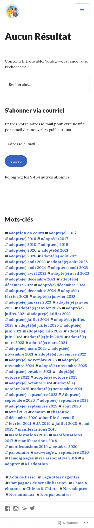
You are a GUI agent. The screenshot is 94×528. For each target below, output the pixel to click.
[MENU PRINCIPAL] (82, 10)
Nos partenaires (55, 494)
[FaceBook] (8, 508)
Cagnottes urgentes (60, 477)
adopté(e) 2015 (62, 232)
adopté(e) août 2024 (27, 267)
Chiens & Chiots (41, 488)
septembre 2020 (74, 452)
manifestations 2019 (28, 446)
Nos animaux (21, 494)
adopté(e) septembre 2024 (64, 400)
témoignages (21, 458)
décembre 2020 (23, 417)
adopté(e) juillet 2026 (38, 325)
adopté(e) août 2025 (69, 267)
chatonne (60, 411)
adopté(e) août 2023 (69, 261)
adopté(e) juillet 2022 (51, 313)
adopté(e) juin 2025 (45, 336)
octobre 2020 (65, 446)
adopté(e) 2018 (22, 244)
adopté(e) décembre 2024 (32, 290)
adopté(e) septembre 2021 (58, 388)
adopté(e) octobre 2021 (30, 371)
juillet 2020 (66, 423)
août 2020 (71, 406)
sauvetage (44, 452)
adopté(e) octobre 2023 (56, 377)
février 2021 (20, 423)
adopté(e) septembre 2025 (33, 406)
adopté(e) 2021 (54, 250)
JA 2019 (43, 423)
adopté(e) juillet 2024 (29, 319)
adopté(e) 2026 (22, 256)
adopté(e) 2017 (54, 238)
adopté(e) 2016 (22, 238)
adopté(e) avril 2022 (27, 273)
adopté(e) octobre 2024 (30, 383)
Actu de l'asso (22, 477)
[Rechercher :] (47, 84)
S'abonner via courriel (35, 110)
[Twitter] (32, 508)
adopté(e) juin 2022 (44, 331)
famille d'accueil (58, 417)
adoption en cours (26, 232)
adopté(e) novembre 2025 (63, 365)
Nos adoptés (75, 488)
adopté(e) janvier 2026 (39, 307)
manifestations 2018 (37, 440)
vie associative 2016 (58, 458)
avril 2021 (18, 411)
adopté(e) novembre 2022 (62, 354)
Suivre (16, 161)
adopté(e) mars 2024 (48, 342)
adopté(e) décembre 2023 (61, 284)
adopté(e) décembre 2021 (32, 279)
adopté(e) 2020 (23, 250)
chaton (39, 411)
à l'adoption (36, 463)
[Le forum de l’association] (24, 508)
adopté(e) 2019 (54, 244)
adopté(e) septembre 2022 (33, 394)
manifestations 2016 (28, 435)
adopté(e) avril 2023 (70, 273)
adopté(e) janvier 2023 (30, 302)
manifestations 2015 (37, 429)
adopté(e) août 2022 (27, 261)
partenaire (19, 452)
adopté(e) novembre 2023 (33, 359)
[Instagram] (16, 508)
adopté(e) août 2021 (59, 256)
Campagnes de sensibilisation (38, 482)
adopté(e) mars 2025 (28, 348)
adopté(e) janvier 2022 (54, 296)
